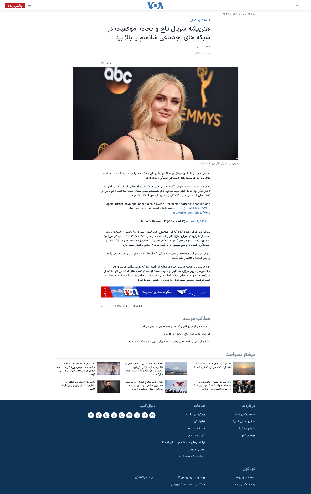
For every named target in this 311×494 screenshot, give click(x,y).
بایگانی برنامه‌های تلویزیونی (188, 484)
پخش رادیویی (196, 450)
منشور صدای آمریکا (243, 421)
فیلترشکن (199, 421)
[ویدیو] (30, 5)
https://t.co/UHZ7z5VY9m (193, 208)
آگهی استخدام (196, 435)
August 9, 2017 (196, 221)
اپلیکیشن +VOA (195, 414)
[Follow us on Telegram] (145, 415)
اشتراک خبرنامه (196, 428)
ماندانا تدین (203, 47)
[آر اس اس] (106, 415)
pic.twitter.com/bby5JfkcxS (191, 213)
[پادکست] (99, 415)
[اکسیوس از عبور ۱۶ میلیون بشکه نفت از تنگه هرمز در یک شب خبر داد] (244, 368)
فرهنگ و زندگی (199, 20)
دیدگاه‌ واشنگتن (144, 477)
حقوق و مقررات (245, 428)
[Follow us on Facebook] (152, 415)
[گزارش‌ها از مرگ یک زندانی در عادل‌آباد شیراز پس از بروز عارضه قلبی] (108, 386)
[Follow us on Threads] (114, 415)
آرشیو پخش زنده (245, 484)
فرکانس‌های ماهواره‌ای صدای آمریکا (183, 442)
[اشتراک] (91, 415)
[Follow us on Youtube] (129, 415)
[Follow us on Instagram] (122, 415)
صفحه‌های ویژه (245, 477)
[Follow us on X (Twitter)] (137, 415)
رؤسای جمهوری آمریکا (191, 477)
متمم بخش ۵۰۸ (245, 414)
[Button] (106, 63)
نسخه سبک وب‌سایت (192, 457)
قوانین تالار (248, 435)
